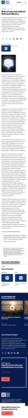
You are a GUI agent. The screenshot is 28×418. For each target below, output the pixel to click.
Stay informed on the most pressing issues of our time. (12, 365)
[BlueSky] (18, 353)
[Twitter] (2, 353)
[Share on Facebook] (6, 38)
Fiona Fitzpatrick (4, 325)
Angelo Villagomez (12, 325)
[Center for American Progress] (3, 2)
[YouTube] (8, 353)
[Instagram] (11, 353)
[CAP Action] (6, 395)
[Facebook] (5, 353)
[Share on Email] (17, 38)
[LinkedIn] (14, 353)
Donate (19, 2)
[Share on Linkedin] (10, 38)
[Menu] (25, 2)
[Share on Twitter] (2, 38)
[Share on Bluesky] (13, 38)
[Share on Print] (20, 38)
